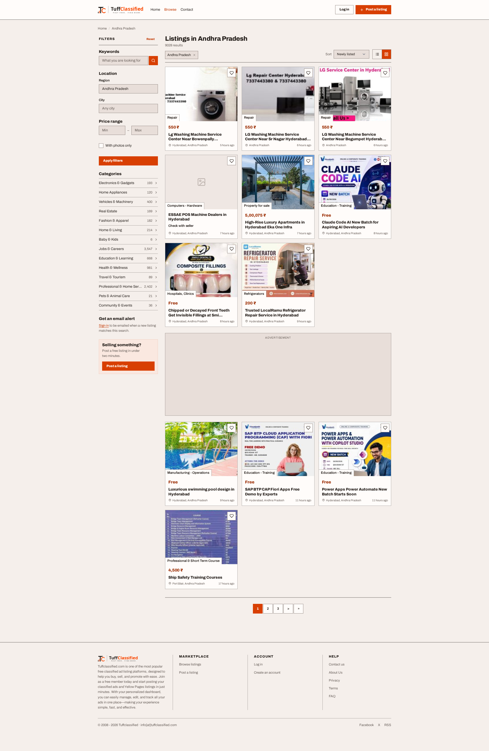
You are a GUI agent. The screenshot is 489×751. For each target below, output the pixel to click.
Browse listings (190, 664)
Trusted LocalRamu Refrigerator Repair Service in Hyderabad (275, 312)
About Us (336, 672)
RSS (387, 725)
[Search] (153, 60)
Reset (150, 38)
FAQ (332, 696)
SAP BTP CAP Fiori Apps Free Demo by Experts (272, 491)
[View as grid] (386, 54)
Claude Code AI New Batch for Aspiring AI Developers (350, 224)
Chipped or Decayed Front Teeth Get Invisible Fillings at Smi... (198, 312)
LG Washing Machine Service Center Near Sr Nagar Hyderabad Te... (276, 139)
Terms (333, 688)
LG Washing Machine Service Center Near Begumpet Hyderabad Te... (354, 139)
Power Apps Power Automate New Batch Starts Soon (354, 491)
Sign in (104, 325)
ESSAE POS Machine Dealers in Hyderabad (197, 217)
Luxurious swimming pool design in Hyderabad (201, 491)
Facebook (366, 725)
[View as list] (377, 54)
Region (104, 80)
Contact (187, 9)
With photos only (118, 145)
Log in (344, 9)
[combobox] (123, 60)
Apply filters (113, 160)
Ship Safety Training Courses (195, 577)
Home (155, 9)
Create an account (267, 672)
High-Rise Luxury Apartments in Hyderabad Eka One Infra (275, 224)
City (102, 100)
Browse (170, 9)
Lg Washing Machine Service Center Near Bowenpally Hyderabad (195, 139)
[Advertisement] (278, 376)
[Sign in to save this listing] (231, 72)
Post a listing (117, 366)
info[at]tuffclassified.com (159, 725)
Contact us (337, 664)
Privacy (334, 680)
